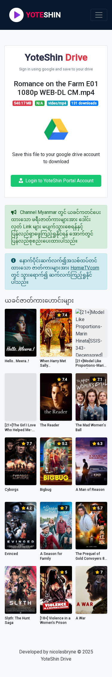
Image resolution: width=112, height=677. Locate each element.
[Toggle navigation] (98, 15)
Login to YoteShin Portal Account (59, 180)
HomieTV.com (84, 268)
